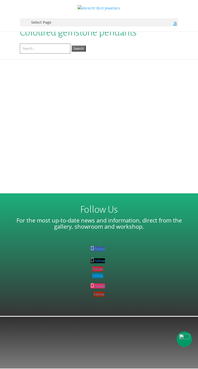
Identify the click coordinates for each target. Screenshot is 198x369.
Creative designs (99, 104)
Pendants (93, 110)
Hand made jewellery (65, 110)
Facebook (139, 104)
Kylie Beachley (42, 104)
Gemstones (159, 104)
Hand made (35, 110)
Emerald (122, 104)
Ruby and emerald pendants (55, 96)
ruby (107, 110)
